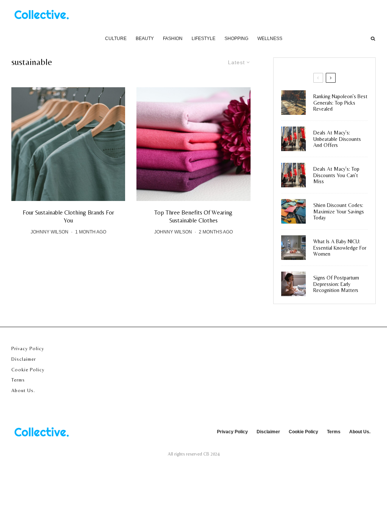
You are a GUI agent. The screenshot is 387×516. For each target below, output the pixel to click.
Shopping (236, 38)
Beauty (145, 38)
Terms (18, 380)
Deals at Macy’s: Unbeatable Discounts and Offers (337, 139)
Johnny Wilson (49, 232)
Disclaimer (23, 359)
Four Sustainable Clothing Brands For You (68, 216)
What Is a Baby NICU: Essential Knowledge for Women (339, 247)
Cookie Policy (28, 369)
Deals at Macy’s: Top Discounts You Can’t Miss (336, 175)
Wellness (269, 38)
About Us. (23, 390)
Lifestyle (203, 38)
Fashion (173, 38)
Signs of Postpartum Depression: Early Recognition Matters (336, 284)
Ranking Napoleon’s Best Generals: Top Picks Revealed (340, 102)
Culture (116, 38)
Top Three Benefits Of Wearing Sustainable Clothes (193, 216)
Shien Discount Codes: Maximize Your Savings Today (338, 211)
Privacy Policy (27, 348)
